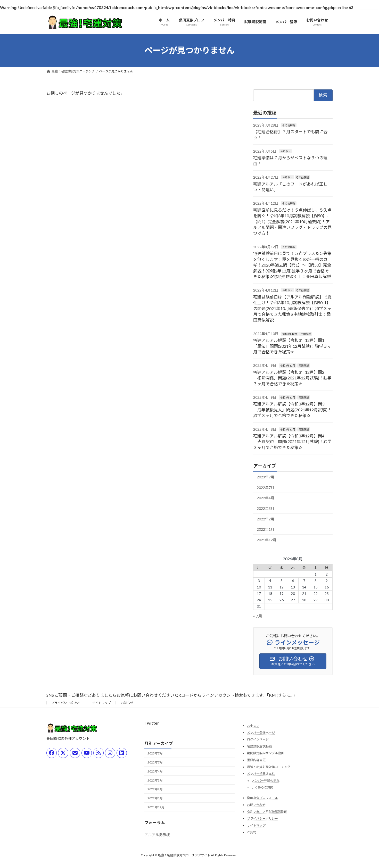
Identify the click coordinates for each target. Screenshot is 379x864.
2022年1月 (265, 529)
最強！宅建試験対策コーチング (268, 767)
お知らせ (285, 151)
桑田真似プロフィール (262, 798)
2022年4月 (265, 498)
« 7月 (257, 615)
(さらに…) (286, 695)
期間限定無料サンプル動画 (265, 753)
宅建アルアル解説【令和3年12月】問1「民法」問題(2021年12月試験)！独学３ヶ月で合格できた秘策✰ (292, 346)
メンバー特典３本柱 (261, 774)
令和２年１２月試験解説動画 (267, 812)
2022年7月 (265, 487)
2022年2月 (265, 519)
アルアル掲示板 (157, 835)
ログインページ (258, 739)
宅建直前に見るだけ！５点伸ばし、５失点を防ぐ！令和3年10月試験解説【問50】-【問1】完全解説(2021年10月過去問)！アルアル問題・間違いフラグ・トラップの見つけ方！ (292, 221)
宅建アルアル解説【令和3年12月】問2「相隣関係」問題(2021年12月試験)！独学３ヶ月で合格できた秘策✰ (292, 377)
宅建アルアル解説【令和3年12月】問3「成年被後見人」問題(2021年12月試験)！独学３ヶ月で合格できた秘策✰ (292, 409)
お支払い (253, 726)
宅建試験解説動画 (259, 746)
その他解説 (288, 125)
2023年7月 (265, 477)
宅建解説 (306, 333)
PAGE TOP (365, 833)
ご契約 (251, 832)
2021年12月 (266, 539)
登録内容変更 (256, 760)
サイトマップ (101, 703)
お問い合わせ (256, 805)
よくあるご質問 (262, 787)
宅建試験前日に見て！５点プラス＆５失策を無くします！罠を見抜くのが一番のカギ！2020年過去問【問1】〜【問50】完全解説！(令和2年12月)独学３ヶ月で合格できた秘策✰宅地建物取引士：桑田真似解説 (292, 265)
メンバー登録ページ (261, 733)
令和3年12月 (289, 333)
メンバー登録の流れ (265, 781)
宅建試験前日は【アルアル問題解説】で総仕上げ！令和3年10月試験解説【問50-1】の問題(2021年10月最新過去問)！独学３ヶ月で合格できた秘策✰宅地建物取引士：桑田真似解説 (292, 308)
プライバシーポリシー (66, 703)
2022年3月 (265, 508)
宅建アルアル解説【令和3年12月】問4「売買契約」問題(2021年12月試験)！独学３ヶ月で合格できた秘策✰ (292, 441)
